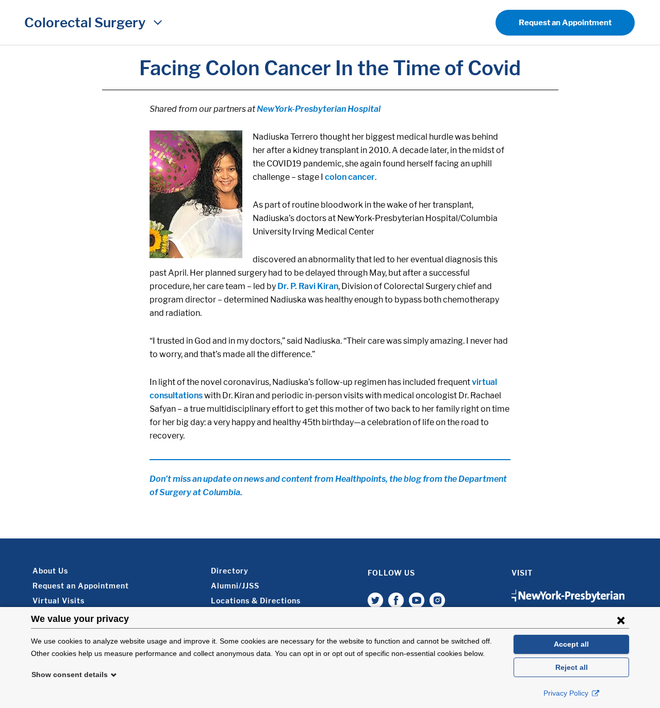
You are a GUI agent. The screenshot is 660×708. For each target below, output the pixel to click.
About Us (50, 570)
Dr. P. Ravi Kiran (307, 286)
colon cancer (350, 177)
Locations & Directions (256, 600)
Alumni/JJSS (235, 585)
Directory (230, 570)
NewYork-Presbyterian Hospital (318, 109)
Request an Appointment (565, 22)
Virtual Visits (58, 600)
